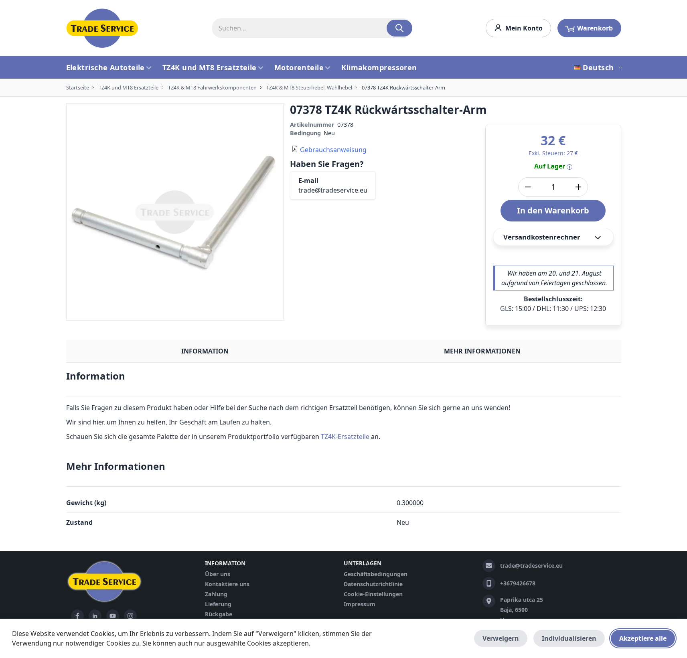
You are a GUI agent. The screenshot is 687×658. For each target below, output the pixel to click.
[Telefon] (488, 583)
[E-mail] (488, 565)
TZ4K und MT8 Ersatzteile (128, 87)
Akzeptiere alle (643, 638)
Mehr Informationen (482, 351)
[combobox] (312, 28)
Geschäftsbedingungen (375, 574)
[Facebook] (77, 615)
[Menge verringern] (528, 187)
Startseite (77, 87)
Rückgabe (218, 614)
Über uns (217, 574)
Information (205, 351)
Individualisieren (569, 638)
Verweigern (500, 638)
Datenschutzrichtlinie (373, 584)
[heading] (343, 379)
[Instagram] (130, 615)
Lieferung (218, 604)
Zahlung (216, 594)
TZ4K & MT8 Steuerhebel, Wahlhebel (309, 87)
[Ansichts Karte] (488, 601)
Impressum (359, 604)
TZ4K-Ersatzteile (345, 436)
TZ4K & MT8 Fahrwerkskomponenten (212, 87)
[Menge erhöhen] (578, 187)
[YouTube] (112, 615)
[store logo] (102, 28)
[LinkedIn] (95, 615)
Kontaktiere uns (227, 584)
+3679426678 (517, 583)
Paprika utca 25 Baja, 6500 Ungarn (521, 609)
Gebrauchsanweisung (333, 149)
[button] (599, 67)
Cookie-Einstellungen (373, 594)
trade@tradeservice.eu (332, 190)
